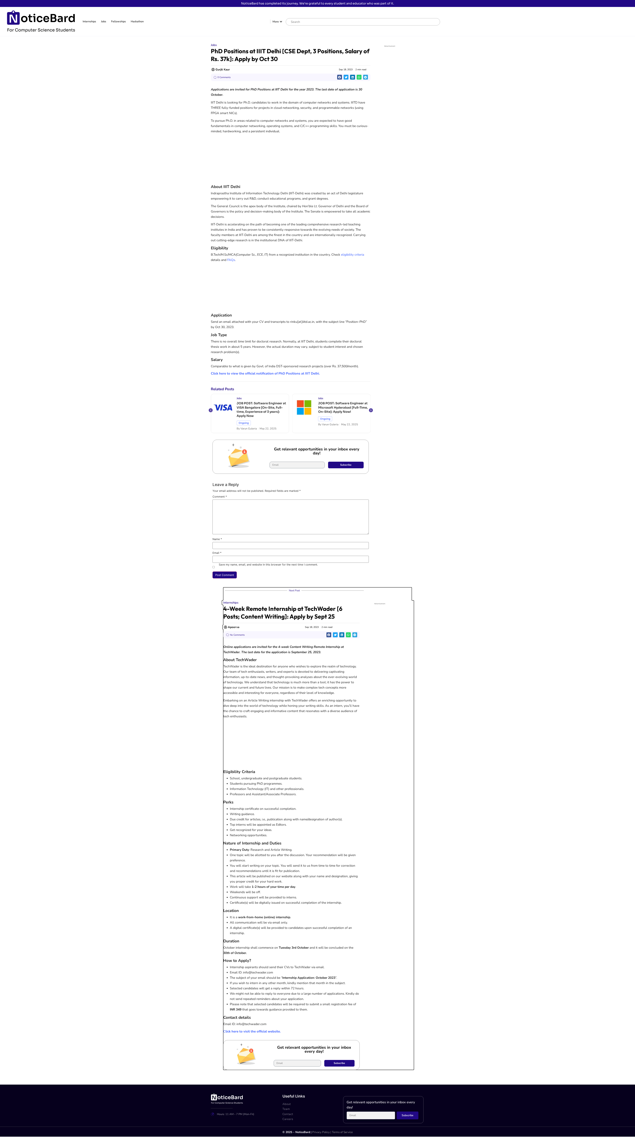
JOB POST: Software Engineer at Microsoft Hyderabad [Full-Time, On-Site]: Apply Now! (261, 407)
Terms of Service (342, 1132)
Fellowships (118, 21)
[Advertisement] (290, 159)
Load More (317, 1075)
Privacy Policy (321, 1132)
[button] (339, 77)
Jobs (103, 21)
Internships (89, 21)
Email (216, 552)
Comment (219, 496)
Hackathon (137, 21)
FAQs (231, 260)
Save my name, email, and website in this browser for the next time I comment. (268, 564)
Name (217, 539)
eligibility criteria (352, 255)
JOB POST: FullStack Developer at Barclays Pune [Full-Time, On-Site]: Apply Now (342, 407)
